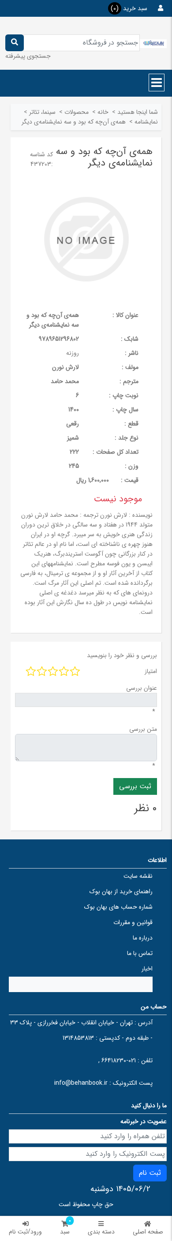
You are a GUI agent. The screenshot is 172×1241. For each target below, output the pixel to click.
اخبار (147, 969)
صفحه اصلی (148, 1232)
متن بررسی (143, 729)
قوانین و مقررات (133, 922)
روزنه (72, 353)
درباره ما (143, 938)
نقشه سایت (138, 876)
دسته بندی (101, 1232)
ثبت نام (150, 1172)
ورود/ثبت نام (25, 1232)
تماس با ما (140, 953)
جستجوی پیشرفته (28, 56)
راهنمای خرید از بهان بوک (121, 891)
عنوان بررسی (141, 688)
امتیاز (151, 671)
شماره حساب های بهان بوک (118, 907)
